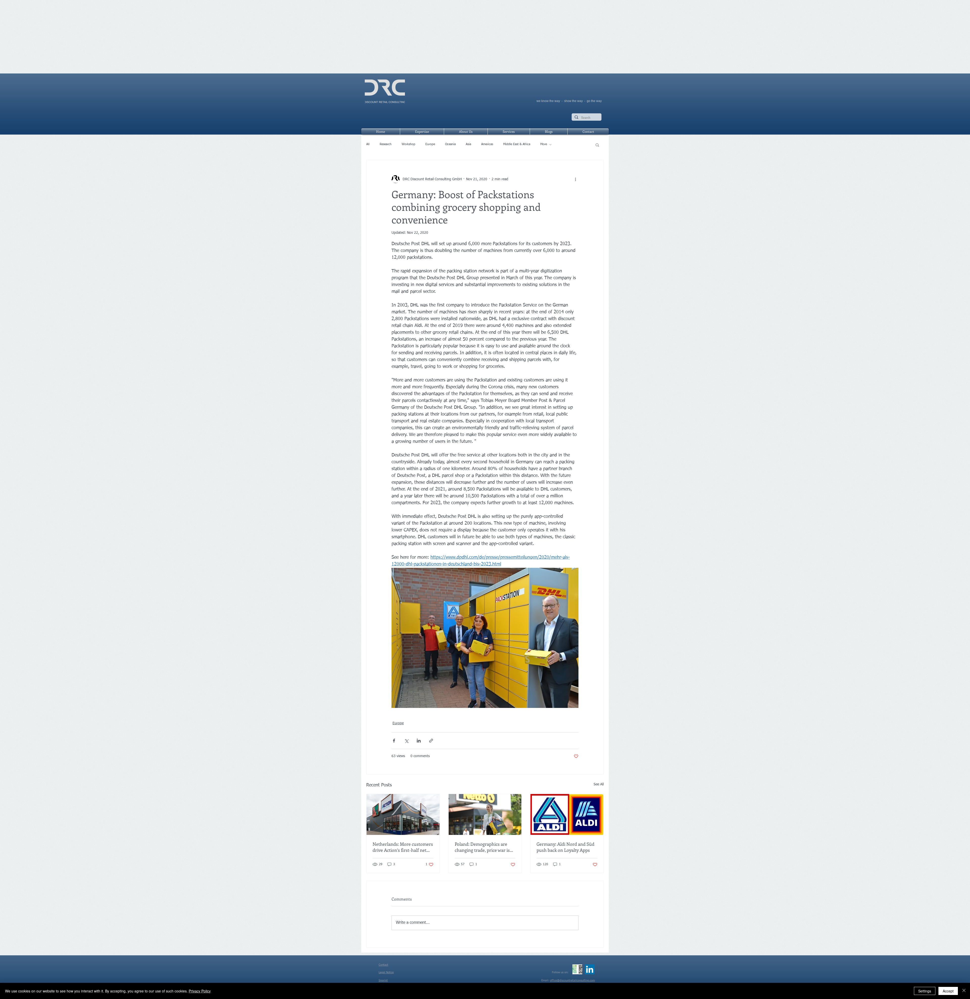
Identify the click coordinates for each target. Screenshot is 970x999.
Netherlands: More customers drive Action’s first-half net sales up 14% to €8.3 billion (403, 847)
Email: (545, 980)
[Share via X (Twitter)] (406, 740)
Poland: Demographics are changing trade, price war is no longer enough (482, 847)
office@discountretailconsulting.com (572, 980)
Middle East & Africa (516, 144)
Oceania (450, 144)
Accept (948, 990)
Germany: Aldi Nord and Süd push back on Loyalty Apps (565, 847)
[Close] (964, 991)
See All (599, 784)
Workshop (408, 144)
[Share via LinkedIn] (418, 740)
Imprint (383, 980)
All (368, 144)
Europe (430, 144)
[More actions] (575, 179)
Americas (487, 144)
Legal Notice (386, 972)
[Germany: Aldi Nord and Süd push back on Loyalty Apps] (566, 814)
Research (386, 144)
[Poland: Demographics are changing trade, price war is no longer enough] (485, 814)
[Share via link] (431, 740)
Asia (468, 144)
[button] (597, 145)
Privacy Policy (200, 990)
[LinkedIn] (590, 969)
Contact (383, 964)
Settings (924, 990)
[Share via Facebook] (394, 740)
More (543, 144)
